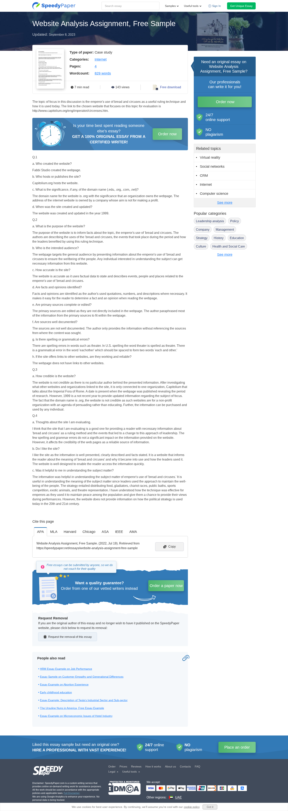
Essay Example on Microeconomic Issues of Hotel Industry (76, 715)
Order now (167, 134)
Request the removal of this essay (70, 636)
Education (237, 238)
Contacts (185, 766)
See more (224, 203)
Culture (201, 246)
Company (202, 229)
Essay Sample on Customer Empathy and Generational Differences (81, 676)
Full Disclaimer (72, 793)
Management (225, 229)
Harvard (70, 532)
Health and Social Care (228, 246)
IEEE (119, 532)
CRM (204, 175)
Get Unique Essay (241, 5)
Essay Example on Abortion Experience (64, 684)
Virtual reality (210, 157)
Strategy (201, 238)
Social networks (212, 166)
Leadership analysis (210, 221)
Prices (123, 766)
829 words (103, 73)
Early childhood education (56, 692)
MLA (53, 532)
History (219, 238)
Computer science (214, 194)
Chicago (88, 532)
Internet (101, 59)
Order (112, 766)
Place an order (237, 747)
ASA (105, 532)
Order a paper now (166, 585)
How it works (153, 766)
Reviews (136, 766)
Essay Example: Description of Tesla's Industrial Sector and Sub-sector (84, 700)
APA (40, 532)
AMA (133, 532)
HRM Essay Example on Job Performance (66, 668)
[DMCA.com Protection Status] (124, 790)
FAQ (197, 766)
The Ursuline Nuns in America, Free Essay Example (72, 708)
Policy (234, 221)
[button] (53, 6)
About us (170, 766)
